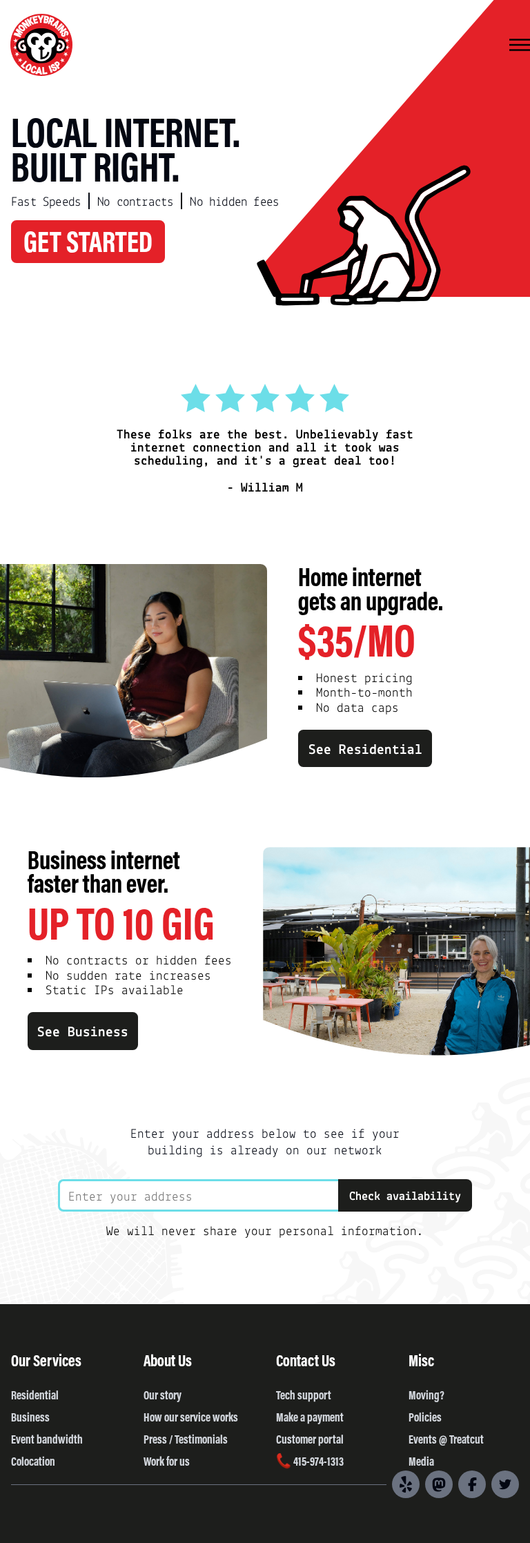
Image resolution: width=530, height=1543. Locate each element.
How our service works (191, 1416)
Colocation (33, 1460)
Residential (35, 1394)
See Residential (365, 748)
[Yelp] (406, 1484)
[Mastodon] (439, 1484)
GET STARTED (88, 240)
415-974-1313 (317, 1460)
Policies (425, 1416)
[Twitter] (505, 1484)
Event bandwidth (47, 1438)
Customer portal (310, 1438)
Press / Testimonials (186, 1438)
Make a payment (310, 1416)
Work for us (167, 1460)
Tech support (303, 1394)
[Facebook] (472, 1484)
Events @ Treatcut (446, 1438)
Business (30, 1416)
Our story (162, 1394)
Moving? (426, 1394)
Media (421, 1460)
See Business (82, 1031)
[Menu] (519, 46)
